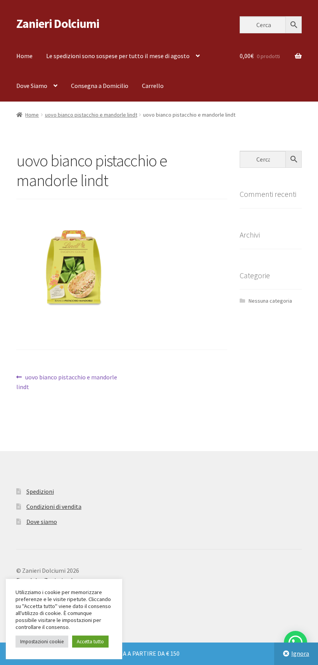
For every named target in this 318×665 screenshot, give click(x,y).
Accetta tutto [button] (90, 641)
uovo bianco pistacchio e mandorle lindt (91, 114)
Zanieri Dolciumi (57, 23)
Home (24, 56)
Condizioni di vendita (53, 506)
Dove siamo (41, 521)
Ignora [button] (300, 653)
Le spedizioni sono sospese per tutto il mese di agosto (118, 56)
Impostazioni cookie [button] (42, 641)
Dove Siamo (31, 86)
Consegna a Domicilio (99, 86)
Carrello (153, 86)
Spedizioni (40, 491)
